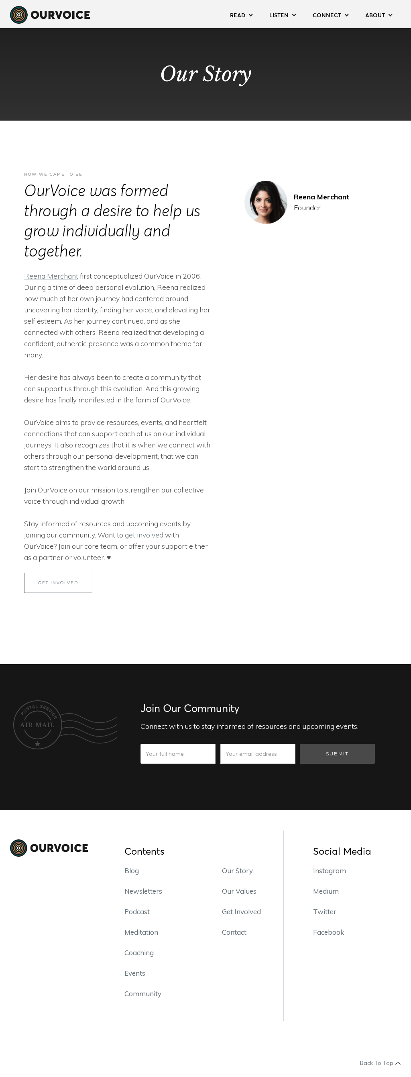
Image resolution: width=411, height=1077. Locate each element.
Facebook (328, 932)
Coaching (139, 952)
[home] (50, 14)
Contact (234, 932)
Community (142, 993)
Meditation (141, 932)
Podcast (137, 911)
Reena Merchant (51, 275)
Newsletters (143, 891)
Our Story (237, 870)
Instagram (329, 870)
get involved (144, 534)
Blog (131, 870)
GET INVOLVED (58, 582)
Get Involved (241, 911)
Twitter (324, 911)
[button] (241, 14)
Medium (326, 891)
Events (134, 973)
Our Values (239, 891)
